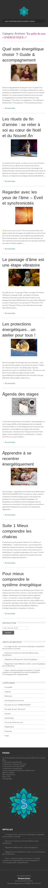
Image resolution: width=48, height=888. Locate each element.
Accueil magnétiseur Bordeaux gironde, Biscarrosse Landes (23, 758)
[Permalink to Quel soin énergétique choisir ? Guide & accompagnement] (24, 72)
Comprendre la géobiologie (12, 762)
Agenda (8, 691)
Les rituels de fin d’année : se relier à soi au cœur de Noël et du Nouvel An (21, 127)
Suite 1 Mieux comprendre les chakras (16, 531)
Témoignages (7, 779)
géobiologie (9, 718)
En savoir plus (10, 108)
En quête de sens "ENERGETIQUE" (18, 705)
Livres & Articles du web (14, 722)
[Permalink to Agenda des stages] (24, 406)
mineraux (8, 731)
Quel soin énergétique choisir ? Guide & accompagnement (20, 22)
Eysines (8, 713)
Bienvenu (8, 696)
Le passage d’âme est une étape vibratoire (23, 262)
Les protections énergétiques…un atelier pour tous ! (18, 329)
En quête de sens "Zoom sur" (15, 709)
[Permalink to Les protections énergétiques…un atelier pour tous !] (24, 347)
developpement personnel (14, 700)
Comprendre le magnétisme (12, 768)
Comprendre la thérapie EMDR (13, 766)
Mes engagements (8, 774)
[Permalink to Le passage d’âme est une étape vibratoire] (24, 277)
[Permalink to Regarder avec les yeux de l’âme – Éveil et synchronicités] (24, 215)
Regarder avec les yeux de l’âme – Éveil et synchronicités (22, 197)
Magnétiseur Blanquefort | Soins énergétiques (21, 659)
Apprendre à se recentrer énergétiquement (18, 458)
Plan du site (6, 776)
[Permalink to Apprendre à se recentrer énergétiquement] (24, 476)
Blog (4, 760)
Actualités (8, 687)
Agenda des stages (20, 394)
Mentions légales (8, 772)
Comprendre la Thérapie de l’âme (14, 764)
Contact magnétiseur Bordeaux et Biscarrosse (18, 770)
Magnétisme (9, 727)
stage (7, 735)
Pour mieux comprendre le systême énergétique (21, 579)
